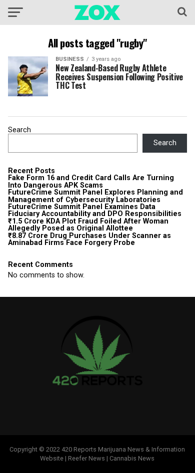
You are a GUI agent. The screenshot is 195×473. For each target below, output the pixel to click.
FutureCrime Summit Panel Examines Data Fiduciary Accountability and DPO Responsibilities (95, 210)
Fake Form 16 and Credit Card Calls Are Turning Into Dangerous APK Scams (91, 181)
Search (19, 130)
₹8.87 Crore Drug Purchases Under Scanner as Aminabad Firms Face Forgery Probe (89, 239)
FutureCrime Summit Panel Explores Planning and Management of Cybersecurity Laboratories (95, 196)
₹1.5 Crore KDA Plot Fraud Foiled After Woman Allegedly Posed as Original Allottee (88, 225)
